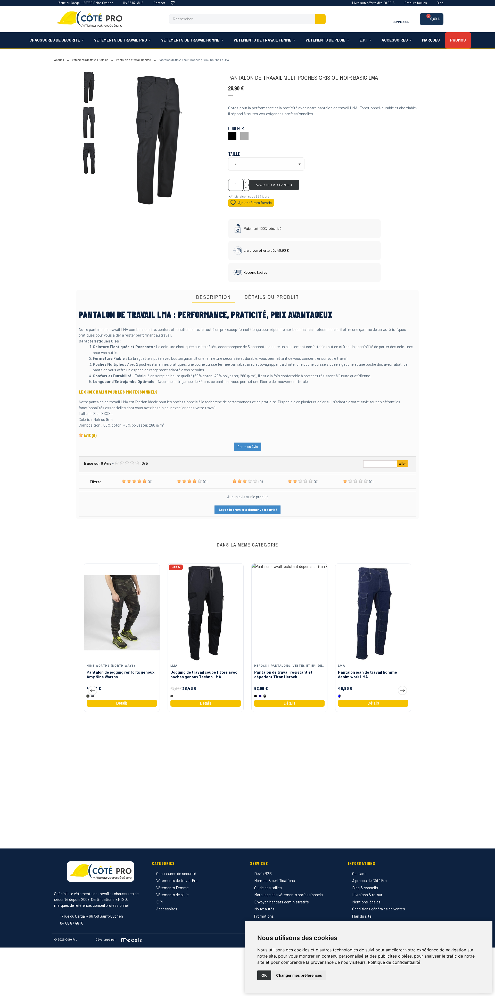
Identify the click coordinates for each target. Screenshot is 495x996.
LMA (173, 665)
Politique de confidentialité (394, 962)
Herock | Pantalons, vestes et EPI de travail (295, 665)
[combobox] (239, 19)
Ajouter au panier (274, 185)
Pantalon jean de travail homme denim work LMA (367, 674)
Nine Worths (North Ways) (111, 665)
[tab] (213, 297)
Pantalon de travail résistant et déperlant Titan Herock (283, 674)
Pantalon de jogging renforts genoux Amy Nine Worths (120, 674)
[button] (431, 19)
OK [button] (264, 975)
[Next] (402, 690)
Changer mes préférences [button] (299, 975)
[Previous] (92, 690)
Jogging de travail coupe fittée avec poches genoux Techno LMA (203, 674)
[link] (394, 962)
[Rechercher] (320, 19)
